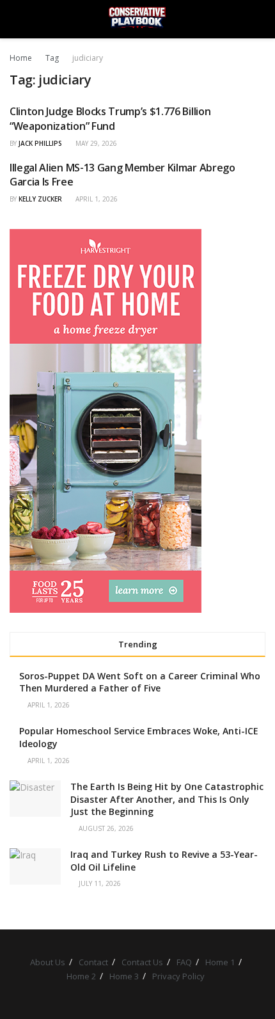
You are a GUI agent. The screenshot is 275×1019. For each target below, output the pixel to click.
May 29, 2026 (95, 143)
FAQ (184, 962)
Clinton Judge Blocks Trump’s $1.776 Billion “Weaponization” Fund (110, 118)
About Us (47, 962)
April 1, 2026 (96, 198)
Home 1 (220, 962)
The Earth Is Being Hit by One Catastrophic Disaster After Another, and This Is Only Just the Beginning (166, 799)
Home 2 (81, 976)
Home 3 (124, 976)
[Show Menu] (15, 19)
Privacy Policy (178, 976)
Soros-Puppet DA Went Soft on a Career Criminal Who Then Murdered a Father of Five (139, 682)
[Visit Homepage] (137, 19)
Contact (93, 962)
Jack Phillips (40, 143)
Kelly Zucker (40, 198)
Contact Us (142, 962)
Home (21, 57)
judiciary (87, 57)
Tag (52, 57)
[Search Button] (260, 19)
